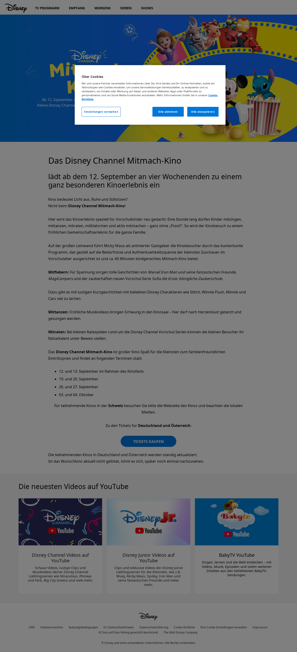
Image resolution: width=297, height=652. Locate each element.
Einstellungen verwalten (101, 111)
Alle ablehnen (168, 111)
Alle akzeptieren (202, 111)
